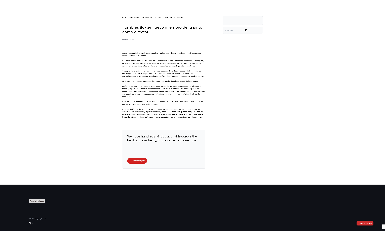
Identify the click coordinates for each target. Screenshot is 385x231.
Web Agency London (39, 219)
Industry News (134, 17)
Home (124, 17)
